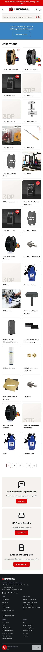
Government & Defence (30, 602)
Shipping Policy (6, 628)
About (25, 622)
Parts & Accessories (8, 610)
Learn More (21, 533)
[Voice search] (36, 17)
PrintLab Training (28, 630)
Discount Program (7, 633)
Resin (3, 605)
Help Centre (5, 622)
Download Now (21, 564)
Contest (25, 636)
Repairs (4, 625)
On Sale (4, 613)
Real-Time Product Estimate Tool (31, 608)
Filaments (5, 602)
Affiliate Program (7, 639)
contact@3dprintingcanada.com (12, 589)
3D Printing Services (8, 615)
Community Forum (28, 628)
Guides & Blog (27, 625)
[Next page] (34, 465)
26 (29, 465)
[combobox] (21, 17)
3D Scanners (6, 607)
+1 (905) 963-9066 (7, 587)
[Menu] (3, 9)
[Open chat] (4, 647)
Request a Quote (28, 605)
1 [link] (8, 465)
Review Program (7, 636)
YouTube (25, 633)
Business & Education (29, 599)
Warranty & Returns (8, 630)
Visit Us (21, 501)
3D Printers (5, 599)
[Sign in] (36, 9)
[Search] (39, 17)
